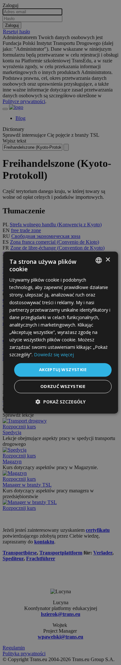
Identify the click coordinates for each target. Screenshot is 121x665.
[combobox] (99, 260)
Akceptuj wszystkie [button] (62, 370)
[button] (60, 401)
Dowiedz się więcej (54, 355)
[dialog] (60, 332)
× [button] (107, 259)
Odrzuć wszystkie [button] (62, 386)
